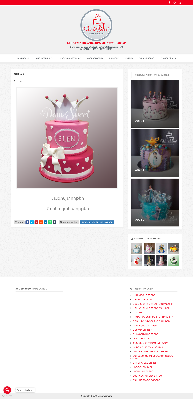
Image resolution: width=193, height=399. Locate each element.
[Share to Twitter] (32, 222)
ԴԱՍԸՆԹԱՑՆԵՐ (146, 58)
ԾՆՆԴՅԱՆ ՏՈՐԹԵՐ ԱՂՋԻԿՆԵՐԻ (97, 222)
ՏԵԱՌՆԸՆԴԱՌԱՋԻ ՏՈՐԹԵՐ (148, 376)
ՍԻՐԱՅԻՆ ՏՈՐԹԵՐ (143, 371)
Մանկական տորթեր (67, 208)
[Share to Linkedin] (45, 222)
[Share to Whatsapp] (50, 222)
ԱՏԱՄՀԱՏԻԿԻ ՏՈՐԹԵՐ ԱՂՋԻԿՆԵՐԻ (153, 304)
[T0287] (149, 260)
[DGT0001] (136, 248)
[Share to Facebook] (27, 222)
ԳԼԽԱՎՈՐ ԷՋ (23, 58)
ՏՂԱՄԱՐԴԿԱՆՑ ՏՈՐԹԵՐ (146, 380)
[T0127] (161, 248)
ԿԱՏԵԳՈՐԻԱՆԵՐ (44, 58)
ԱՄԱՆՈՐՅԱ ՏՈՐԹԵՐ (144, 295)
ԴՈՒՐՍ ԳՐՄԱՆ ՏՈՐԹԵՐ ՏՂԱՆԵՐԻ (151, 321)
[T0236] (173, 248)
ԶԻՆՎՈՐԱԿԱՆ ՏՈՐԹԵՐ (145, 334)
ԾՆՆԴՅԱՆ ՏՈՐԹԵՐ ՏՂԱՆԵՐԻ (149, 347)
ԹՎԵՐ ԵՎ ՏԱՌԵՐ (142, 338)
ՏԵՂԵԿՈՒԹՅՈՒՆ (95, 58)
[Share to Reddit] (41, 222)
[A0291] (161, 260)
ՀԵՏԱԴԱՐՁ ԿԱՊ (168, 58)
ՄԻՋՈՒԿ (129, 58)
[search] (179, 2)
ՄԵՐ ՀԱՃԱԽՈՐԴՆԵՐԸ (70, 58)
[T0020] (173, 260)
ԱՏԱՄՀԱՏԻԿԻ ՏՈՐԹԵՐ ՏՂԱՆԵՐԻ (151, 308)
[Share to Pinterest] (36, 222)
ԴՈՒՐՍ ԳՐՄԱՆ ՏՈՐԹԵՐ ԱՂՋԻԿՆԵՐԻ (153, 317)
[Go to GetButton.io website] (7, 396)
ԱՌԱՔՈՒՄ (114, 58)
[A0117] (136, 260)
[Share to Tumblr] (54, 222)
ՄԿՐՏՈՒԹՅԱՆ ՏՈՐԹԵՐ (145, 363)
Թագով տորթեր (67, 198)
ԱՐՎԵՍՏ (137, 312)
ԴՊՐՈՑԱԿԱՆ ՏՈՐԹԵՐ (145, 325)
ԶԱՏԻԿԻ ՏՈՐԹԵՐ (142, 330)
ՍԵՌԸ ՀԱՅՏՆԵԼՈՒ (142, 367)
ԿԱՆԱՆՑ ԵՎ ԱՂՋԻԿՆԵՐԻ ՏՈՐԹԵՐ (151, 351)
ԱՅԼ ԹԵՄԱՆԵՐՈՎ (142, 299)
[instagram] (174, 2)
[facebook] (169, 2)
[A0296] (149, 248)
